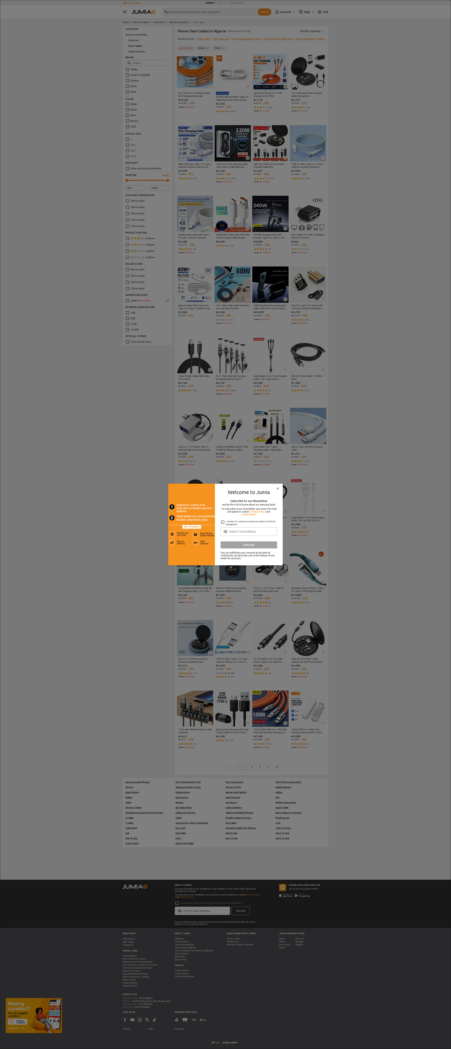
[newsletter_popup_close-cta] (277, 488)
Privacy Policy (258, 511)
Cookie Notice (249, 514)
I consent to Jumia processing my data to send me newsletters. (251, 523)
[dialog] (225, 524)
